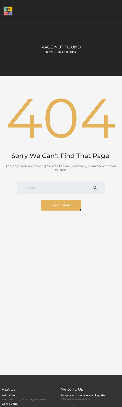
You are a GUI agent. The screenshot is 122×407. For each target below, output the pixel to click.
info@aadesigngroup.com (75, 398)
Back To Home (61, 205)
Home (49, 51)
